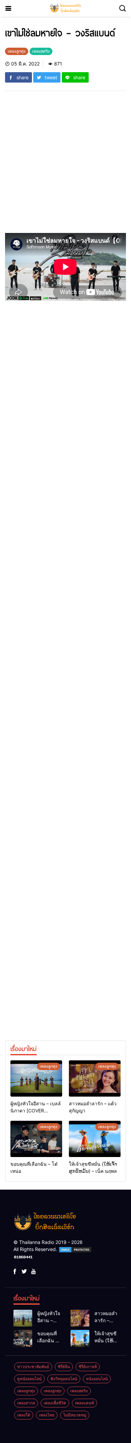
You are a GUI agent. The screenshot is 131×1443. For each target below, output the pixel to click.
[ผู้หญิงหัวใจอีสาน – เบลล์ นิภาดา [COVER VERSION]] (36, 1078)
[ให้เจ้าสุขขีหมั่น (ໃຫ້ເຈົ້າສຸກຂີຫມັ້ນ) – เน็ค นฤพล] (95, 1139)
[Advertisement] (65, 164)
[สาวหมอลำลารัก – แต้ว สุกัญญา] (95, 1078)
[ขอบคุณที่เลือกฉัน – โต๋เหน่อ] (36, 1139)
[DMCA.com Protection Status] (75, 1249)
